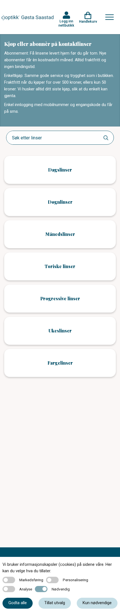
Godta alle (17, 602)
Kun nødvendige (97, 602)
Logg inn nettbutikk (66, 23)
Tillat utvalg (54, 602)
